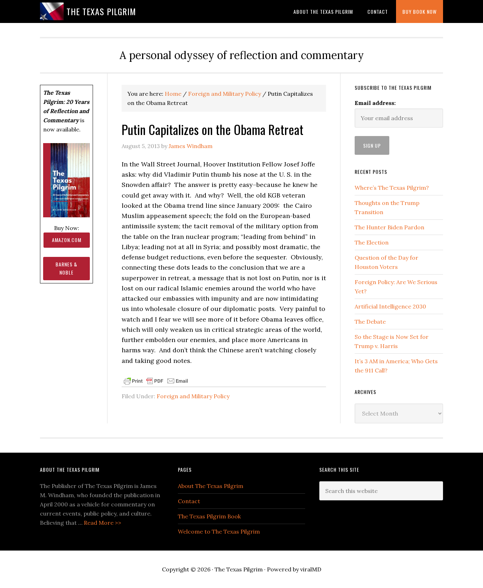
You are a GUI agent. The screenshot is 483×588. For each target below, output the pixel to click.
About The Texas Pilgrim (210, 485)
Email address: (375, 102)
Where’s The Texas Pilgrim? (392, 187)
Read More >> (102, 522)
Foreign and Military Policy (193, 396)
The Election (372, 242)
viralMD (310, 569)
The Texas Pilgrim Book (209, 516)
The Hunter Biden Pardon (389, 227)
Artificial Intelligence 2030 (390, 306)
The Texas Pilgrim (101, 11)
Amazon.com (66, 239)
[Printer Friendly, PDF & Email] (156, 380)
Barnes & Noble (66, 268)
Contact (189, 501)
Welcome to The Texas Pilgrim (219, 531)
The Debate (370, 321)
